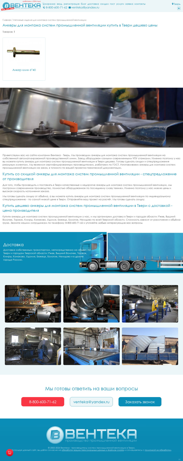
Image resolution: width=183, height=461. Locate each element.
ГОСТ (112, 3)
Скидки (104, 3)
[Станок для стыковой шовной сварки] (33, 304)
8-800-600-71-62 (42, 401)
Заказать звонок (140, 401)
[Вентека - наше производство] (91, 346)
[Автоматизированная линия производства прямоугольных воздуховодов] (150, 304)
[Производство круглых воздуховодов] (33, 346)
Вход (59, 3)
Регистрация (71, 3)
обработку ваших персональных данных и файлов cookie (93, 450)
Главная (7, 20)
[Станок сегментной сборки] (91, 304)
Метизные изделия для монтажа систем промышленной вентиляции (49, 20)
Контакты (140, 3)
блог (83, 3)
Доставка (93, 3)
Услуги (120, 3)
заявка (129, 3)
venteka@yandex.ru (91, 401)
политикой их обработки (158, 450)
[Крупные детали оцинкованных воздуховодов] (150, 346)
